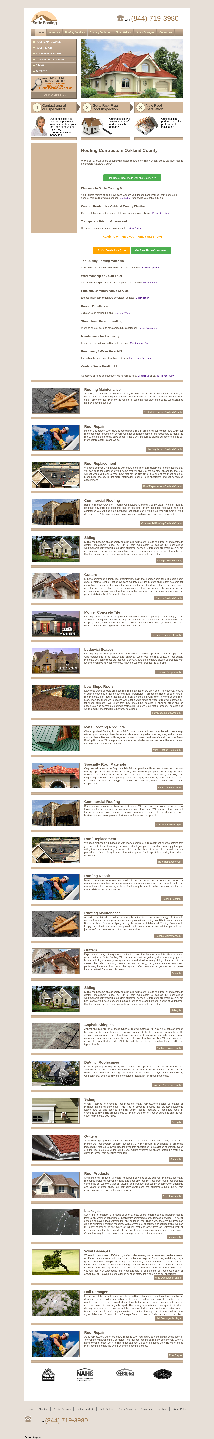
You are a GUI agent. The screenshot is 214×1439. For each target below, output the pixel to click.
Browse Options (150, 267)
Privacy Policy (179, 1409)
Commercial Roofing (50, 59)
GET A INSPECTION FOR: (54, 86)
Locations (162, 1409)
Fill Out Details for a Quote (111, 250)
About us (54, 32)
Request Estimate (161, 213)
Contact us (165, 32)
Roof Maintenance (48, 41)
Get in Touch (142, 297)
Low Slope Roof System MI (167, 712)
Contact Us (143, 375)
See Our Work (122, 313)
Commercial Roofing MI (169, 824)
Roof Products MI (172, 1196)
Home (41, 32)
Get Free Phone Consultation (151, 250)
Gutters (41, 71)
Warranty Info (150, 282)
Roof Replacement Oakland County (162, 486)
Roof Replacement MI (170, 861)
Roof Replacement (48, 53)
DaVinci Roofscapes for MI (167, 1085)
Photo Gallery (123, 32)
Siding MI (176, 1010)
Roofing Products (100, 32)
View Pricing (135, 228)
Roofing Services (75, 32)
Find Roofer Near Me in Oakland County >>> (132, 177)
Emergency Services (140, 358)
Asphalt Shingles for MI (169, 1048)
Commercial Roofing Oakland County (161, 523)
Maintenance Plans (140, 343)
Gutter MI (177, 973)
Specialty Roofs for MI (170, 787)
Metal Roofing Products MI (167, 749)
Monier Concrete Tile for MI (167, 635)
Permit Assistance (148, 328)
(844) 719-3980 (155, 18)
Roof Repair (44, 47)
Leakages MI (175, 1237)
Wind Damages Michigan (168, 1277)
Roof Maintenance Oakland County (163, 412)
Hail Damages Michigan (169, 1318)
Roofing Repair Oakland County (164, 449)
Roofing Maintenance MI (168, 935)
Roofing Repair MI (172, 898)
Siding (40, 65)
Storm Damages (145, 32)
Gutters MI (176, 1159)
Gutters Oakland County (168, 598)
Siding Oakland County (169, 560)
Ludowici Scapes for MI (169, 672)
